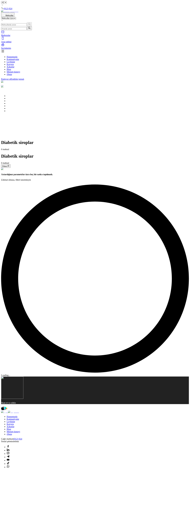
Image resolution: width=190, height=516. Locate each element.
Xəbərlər (10, 67)
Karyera (10, 64)
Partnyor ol (6, 79)
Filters (4, 166)
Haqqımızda (12, 57)
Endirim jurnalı (17, 79)
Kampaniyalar (13, 59)
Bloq (9, 69)
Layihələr (11, 62)
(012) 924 (17, 439)
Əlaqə (9, 74)
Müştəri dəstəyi (13, 72)
